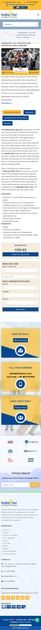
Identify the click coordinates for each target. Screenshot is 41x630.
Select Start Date (9, 267)
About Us (6, 530)
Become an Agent (9, 551)
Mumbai (12, 35)
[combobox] (20, 24)
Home (5, 33)
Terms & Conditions (10, 535)
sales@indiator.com (13, 2)
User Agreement (9, 538)
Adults (5, 284)
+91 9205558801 (32, 2)
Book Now (20, 309)
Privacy (6, 532)
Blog (5, 540)
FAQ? (5, 546)
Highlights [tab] (29, 112)
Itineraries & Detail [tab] (12, 112)
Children (6, 292)
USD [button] (22, 7)
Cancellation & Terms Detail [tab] (15, 118)
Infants (5, 299)
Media (5, 548)
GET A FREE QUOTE (20, 628)
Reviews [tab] (7, 123)
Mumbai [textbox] (8, 24)
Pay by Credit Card (10, 554)
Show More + (6, 103)
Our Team (7, 543)
